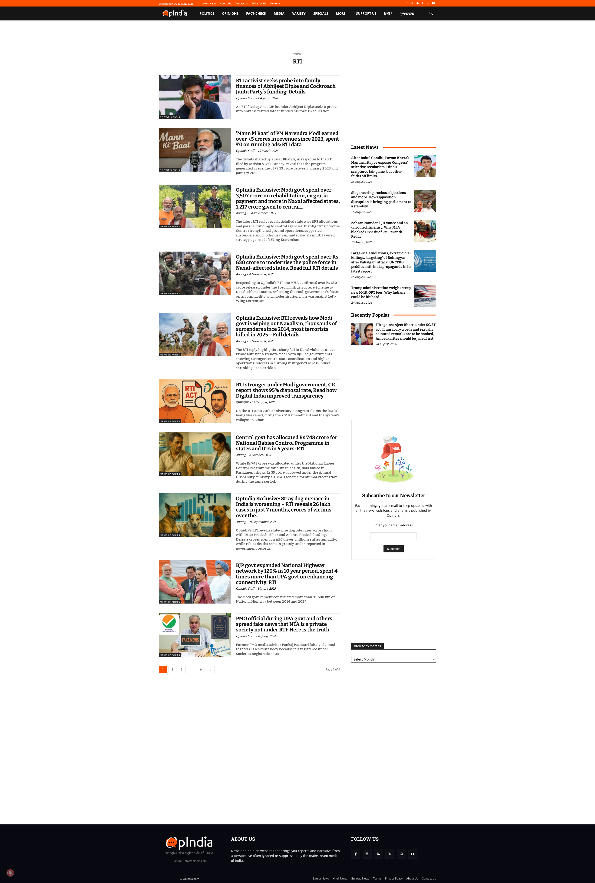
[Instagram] (412, 3)
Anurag (241, 213)
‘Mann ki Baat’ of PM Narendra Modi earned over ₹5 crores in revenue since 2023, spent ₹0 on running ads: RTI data (287, 139)
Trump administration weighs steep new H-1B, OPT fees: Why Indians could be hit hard (381, 292)
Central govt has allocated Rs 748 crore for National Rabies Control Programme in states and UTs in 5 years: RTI (286, 443)
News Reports (170, 226)
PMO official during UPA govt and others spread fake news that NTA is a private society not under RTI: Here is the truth (284, 624)
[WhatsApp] (428, 3)
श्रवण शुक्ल (242, 402)
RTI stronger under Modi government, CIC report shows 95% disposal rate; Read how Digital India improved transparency (286, 390)
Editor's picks (170, 117)
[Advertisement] (393, 601)
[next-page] (211, 669)
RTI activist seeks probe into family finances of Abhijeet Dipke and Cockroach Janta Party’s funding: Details (286, 86)
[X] (423, 3)
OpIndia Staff (245, 98)
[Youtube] (433, 3)
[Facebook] (407, 3)
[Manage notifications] (10, 872)
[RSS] (417, 3)
